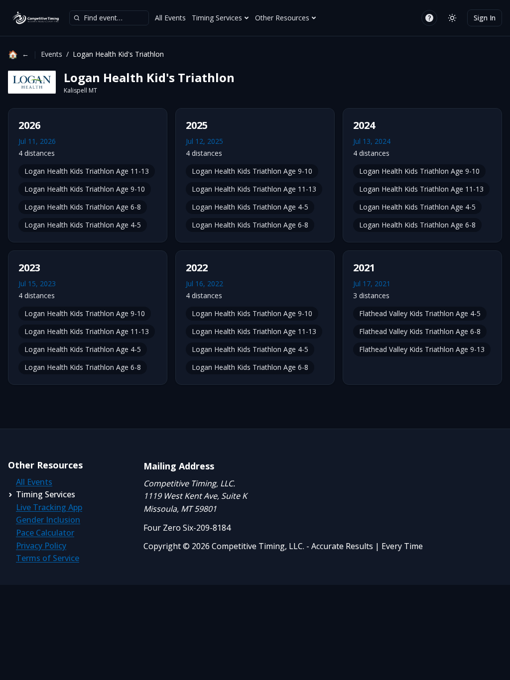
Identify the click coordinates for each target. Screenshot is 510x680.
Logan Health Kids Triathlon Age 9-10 (84, 189)
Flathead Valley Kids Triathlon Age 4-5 (420, 313)
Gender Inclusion (48, 519)
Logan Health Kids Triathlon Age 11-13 (86, 171)
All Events (170, 17)
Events (51, 54)
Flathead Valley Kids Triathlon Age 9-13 (422, 349)
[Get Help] (429, 18)
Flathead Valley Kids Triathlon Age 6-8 (420, 331)
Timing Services (217, 17)
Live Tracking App (49, 507)
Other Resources (282, 17)
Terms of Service (47, 558)
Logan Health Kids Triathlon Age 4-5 (82, 224)
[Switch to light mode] (452, 18)
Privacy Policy (41, 545)
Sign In (485, 17)
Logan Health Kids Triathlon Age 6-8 (82, 207)
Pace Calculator (45, 532)
